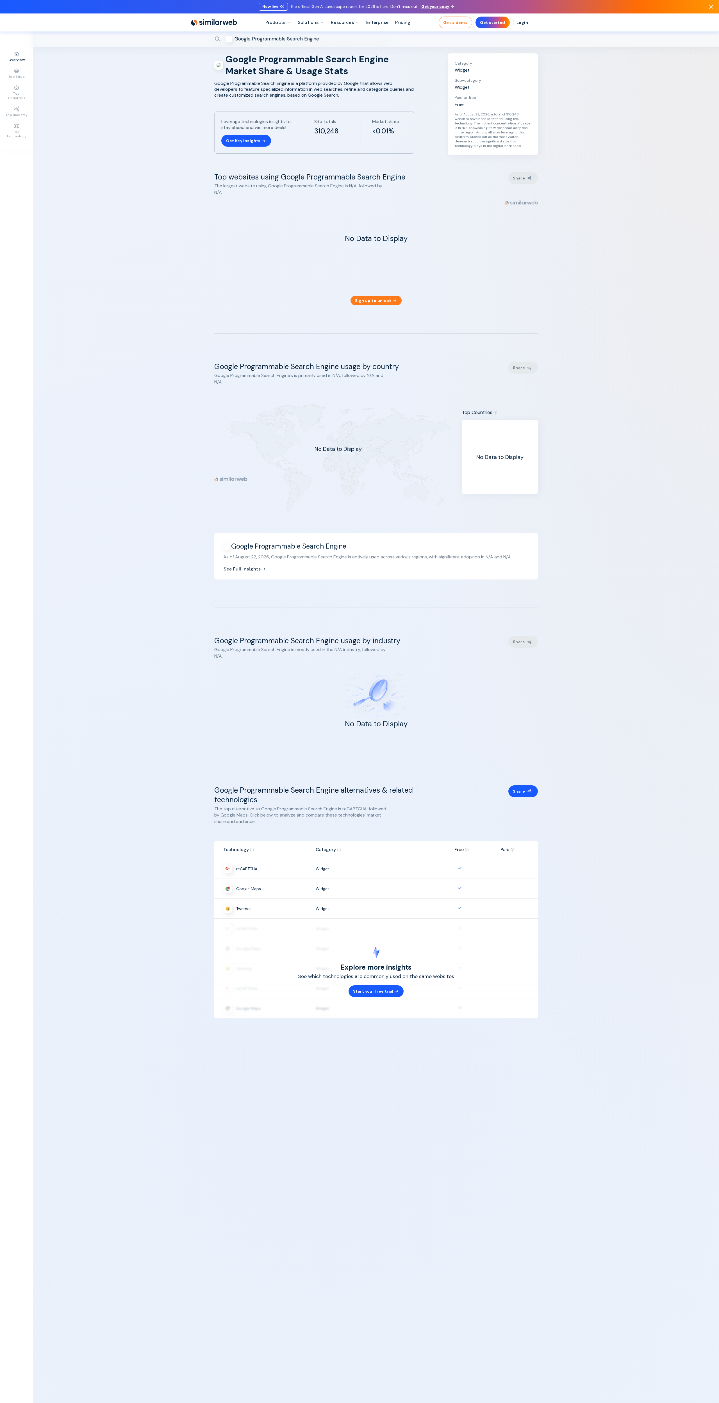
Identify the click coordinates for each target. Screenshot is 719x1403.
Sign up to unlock (373, 300)
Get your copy (435, 6)
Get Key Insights (243, 140)
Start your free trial (373, 991)
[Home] (214, 22)
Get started (492, 22)
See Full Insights (242, 569)
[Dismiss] (711, 6)
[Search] (376, 39)
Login (522, 22)
